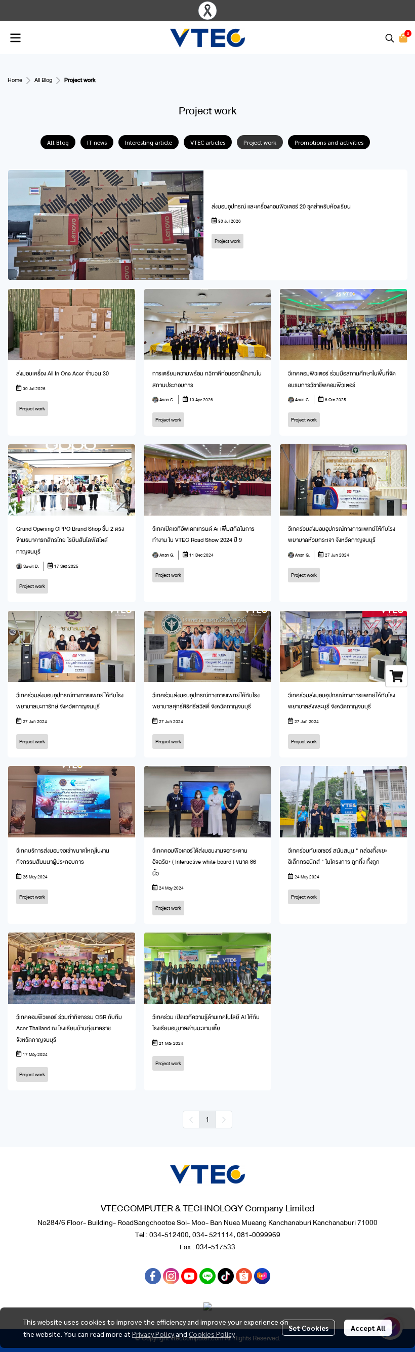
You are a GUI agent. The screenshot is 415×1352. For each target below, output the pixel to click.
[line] (207, 1276)
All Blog (43, 80)
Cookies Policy (212, 1333)
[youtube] (189, 1276)
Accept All (368, 1327)
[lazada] (262, 1276)
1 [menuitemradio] (207, 1119)
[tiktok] (226, 1276)
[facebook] (153, 1276)
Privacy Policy (153, 1333)
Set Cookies (308, 1327)
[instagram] (171, 1276)
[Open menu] (15, 38)
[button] (390, 38)
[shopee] (244, 1276)
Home (15, 80)
